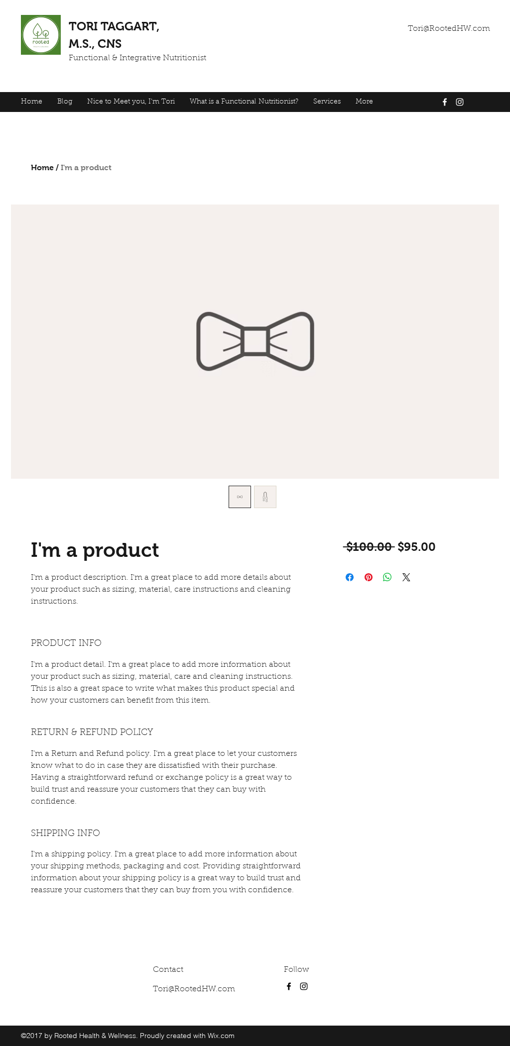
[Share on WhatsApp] (387, 577)
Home (42, 167)
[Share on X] (406, 577)
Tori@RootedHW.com (449, 29)
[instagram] (460, 102)
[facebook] (445, 102)
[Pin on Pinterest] (369, 577)
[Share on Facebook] (350, 577)
